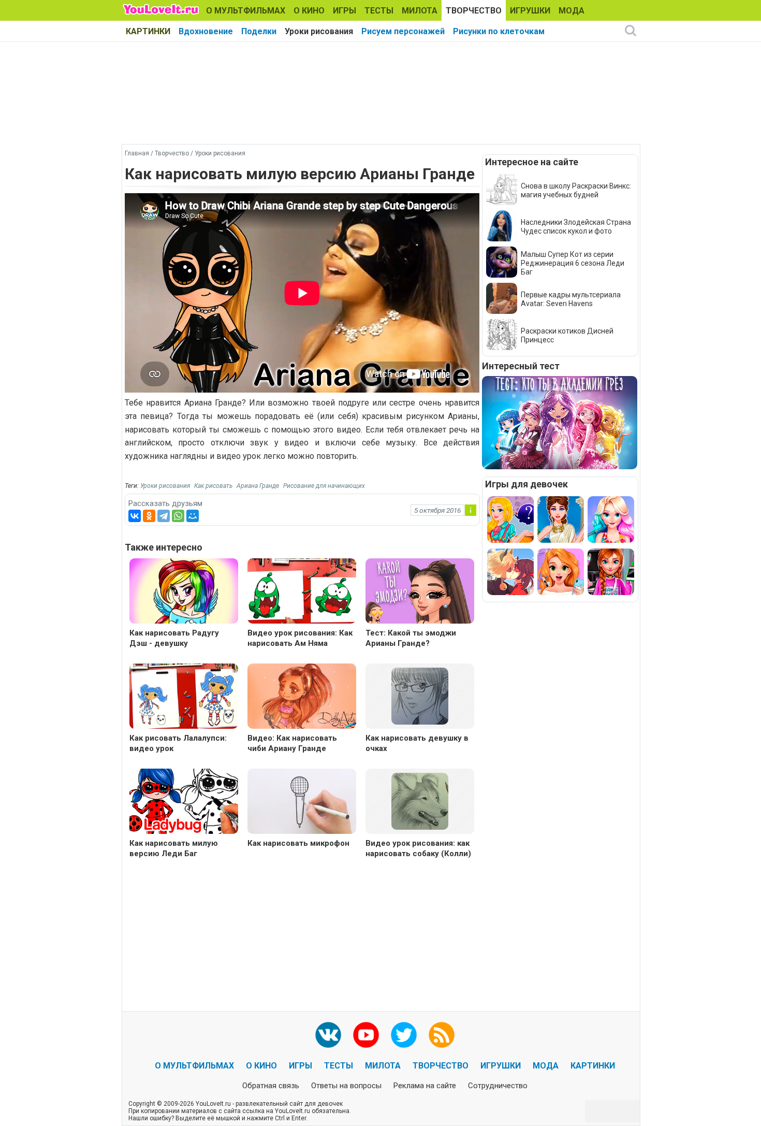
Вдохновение (206, 31)
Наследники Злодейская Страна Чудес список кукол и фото (576, 226)
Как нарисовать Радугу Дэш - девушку (174, 638)
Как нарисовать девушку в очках (417, 743)
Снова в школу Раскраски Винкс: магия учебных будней (576, 190)
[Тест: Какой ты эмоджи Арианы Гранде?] (419, 592)
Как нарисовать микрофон (298, 843)
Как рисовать (213, 485)
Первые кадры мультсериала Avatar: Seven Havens (571, 299)
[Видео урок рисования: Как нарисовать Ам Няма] (301, 592)
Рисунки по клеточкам (499, 31)
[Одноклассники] (149, 516)
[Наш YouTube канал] (366, 1035)
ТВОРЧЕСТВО (474, 11)
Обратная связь (270, 1085)
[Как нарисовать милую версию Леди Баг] (183, 802)
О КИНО (309, 11)
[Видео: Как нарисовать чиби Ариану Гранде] (301, 697)
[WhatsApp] (178, 516)
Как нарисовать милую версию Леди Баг (173, 848)
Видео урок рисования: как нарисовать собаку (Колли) (418, 848)
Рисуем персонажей (403, 31)
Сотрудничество (498, 1085)
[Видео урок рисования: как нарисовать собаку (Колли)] (419, 800)
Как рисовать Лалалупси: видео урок (178, 743)
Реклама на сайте (424, 1085)
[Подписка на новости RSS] (442, 1035)
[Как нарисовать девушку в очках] (419, 695)
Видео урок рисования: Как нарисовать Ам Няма (300, 638)
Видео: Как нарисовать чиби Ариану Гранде (292, 743)
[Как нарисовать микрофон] (301, 802)
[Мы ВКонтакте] (328, 1035)
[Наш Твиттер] (404, 1035)
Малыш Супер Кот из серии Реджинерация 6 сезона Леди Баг (572, 263)
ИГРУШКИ (530, 11)
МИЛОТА (419, 11)
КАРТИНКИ (148, 31)
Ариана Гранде (258, 485)
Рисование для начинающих (324, 485)
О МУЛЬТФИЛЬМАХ (245, 11)
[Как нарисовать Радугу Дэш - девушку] (183, 592)
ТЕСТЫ (378, 11)
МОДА (571, 11)
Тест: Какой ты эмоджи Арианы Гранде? (410, 638)
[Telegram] (163, 516)
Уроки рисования (319, 31)
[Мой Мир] (192, 516)
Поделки (258, 31)
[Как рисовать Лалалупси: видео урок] (183, 697)
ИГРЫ (344, 11)
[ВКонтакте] (134, 516)
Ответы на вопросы (346, 1085)
